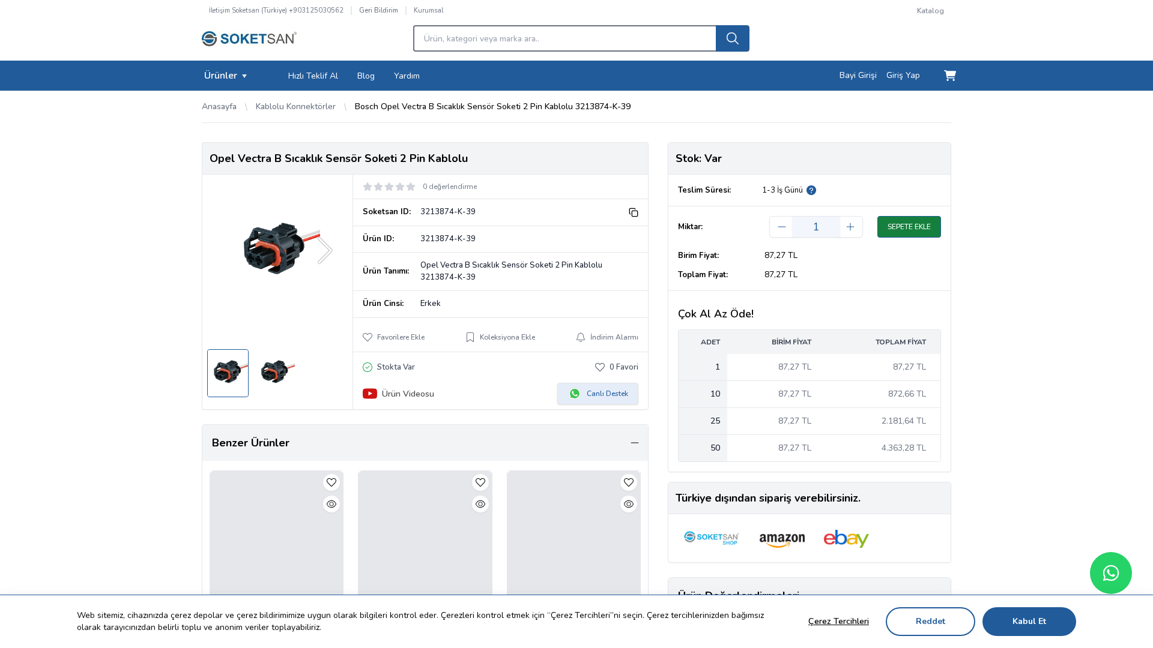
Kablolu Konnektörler (296, 106)
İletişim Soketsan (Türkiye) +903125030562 (276, 10)
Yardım (407, 76)
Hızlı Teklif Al (313, 76)
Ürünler (220, 75)
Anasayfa (219, 106)
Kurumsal (428, 10)
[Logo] (249, 42)
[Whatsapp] (1111, 573)
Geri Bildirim (378, 10)
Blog (366, 76)
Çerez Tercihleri (838, 621)
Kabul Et (1029, 621)
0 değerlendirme (450, 186)
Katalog (930, 11)
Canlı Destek (607, 393)
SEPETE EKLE (909, 227)
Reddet (930, 621)
